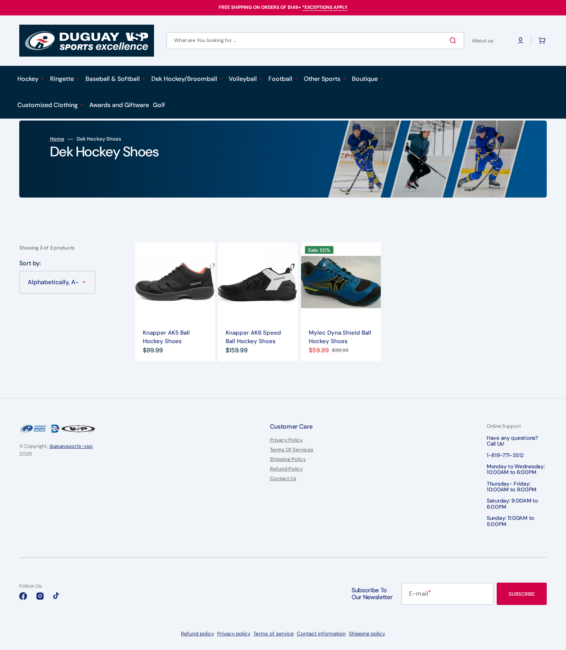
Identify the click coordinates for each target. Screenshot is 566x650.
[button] (520, 40)
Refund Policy (286, 469)
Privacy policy (233, 633)
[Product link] (175, 301)
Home (57, 139)
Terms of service (273, 633)
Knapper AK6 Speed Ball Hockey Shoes (253, 337)
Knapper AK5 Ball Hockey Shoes (166, 337)
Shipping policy (367, 633)
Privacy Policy (286, 440)
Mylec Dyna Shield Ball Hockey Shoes (340, 337)
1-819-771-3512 (505, 455)
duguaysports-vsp (70, 446)
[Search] (454, 40)
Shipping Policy (288, 459)
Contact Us (283, 478)
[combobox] (315, 40)
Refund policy (197, 633)
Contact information (321, 633)
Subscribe (522, 594)
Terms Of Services (291, 449)
